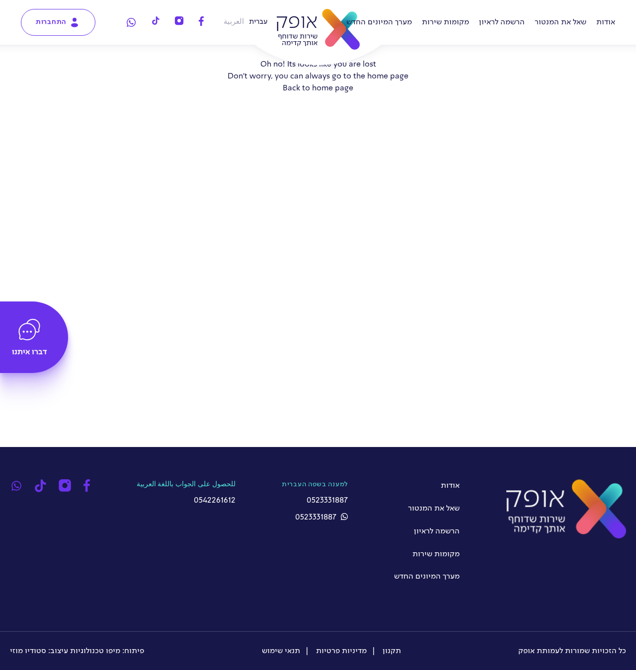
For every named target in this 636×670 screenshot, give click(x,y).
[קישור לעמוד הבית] (318, 29)
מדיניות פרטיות (340, 651)
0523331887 (316, 517)
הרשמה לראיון (502, 22)
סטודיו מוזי (28, 651)
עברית (258, 21)
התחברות (51, 21)
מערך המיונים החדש (379, 22)
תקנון (391, 651)
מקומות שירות (445, 22)
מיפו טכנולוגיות (95, 651)
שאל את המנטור (560, 22)
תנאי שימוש (281, 651)
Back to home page (318, 88)
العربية (234, 21)
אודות (605, 22)
